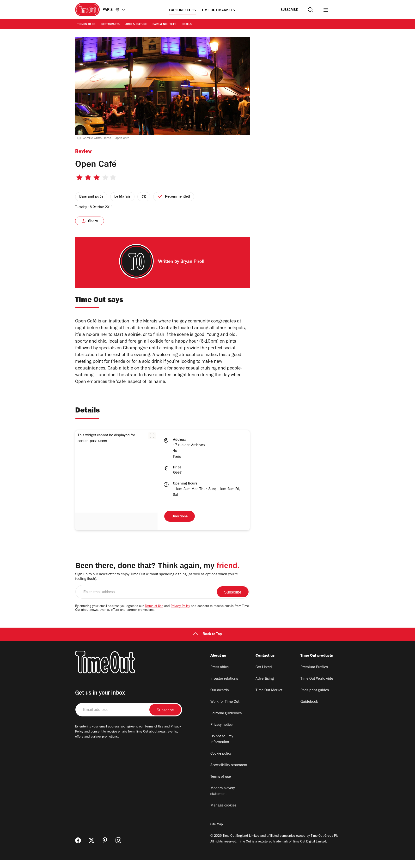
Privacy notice (221, 725)
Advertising (265, 679)
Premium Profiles (314, 667)
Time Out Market (269, 690)
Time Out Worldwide (316, 679)
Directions (179, 517)
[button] (152, 435)
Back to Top (212, 634)
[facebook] (78, 840)
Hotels (187, 24)
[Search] (310, 10)
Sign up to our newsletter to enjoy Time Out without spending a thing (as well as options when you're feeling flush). (156, 577)
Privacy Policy (180, 606)
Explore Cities (182, 10)
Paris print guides (314, 690)
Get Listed (264, 667)
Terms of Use (154, 606)
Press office (219, 667)
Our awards (219, 690)
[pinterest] (105, 840)
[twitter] (91, 840)
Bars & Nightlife (164, 24)
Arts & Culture (136, 24)
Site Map (216, 824)
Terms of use (220, 777)
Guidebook (309, 702)
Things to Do (86, 24)
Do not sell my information (221, 739)
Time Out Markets (218, 10)
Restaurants (110, 24)
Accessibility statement (228, 765)
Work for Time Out (224, 702)
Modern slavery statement (222, 791)
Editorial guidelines (226, 713)
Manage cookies (223, 806)
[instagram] (118, 840)
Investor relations (224, 679)
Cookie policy (221, 754)
